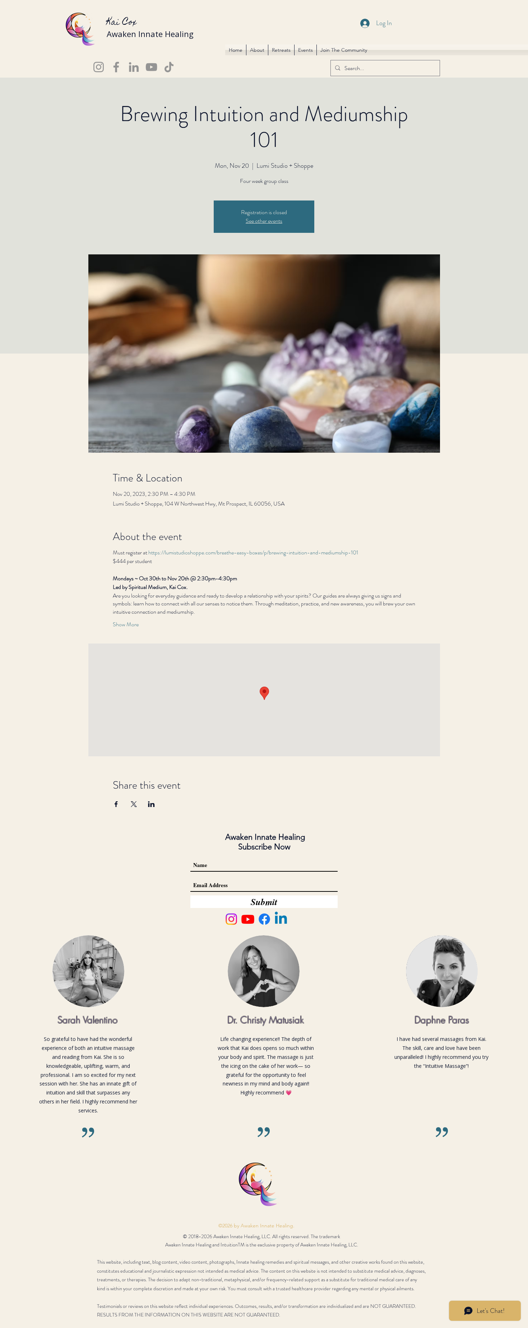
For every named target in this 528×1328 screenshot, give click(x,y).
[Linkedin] (280, 919)
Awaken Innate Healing (150, 33)
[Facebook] (116, 67)
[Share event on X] (133, 804)
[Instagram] (99, 67)
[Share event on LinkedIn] (151, 804)
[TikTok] (169, 67)
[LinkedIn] (134, 67)
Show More (126, 624)
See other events (264, 221)
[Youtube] (247, 919)
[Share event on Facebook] (116, 804)
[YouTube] (151, 67)
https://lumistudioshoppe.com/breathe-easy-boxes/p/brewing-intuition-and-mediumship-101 (253, 552)
